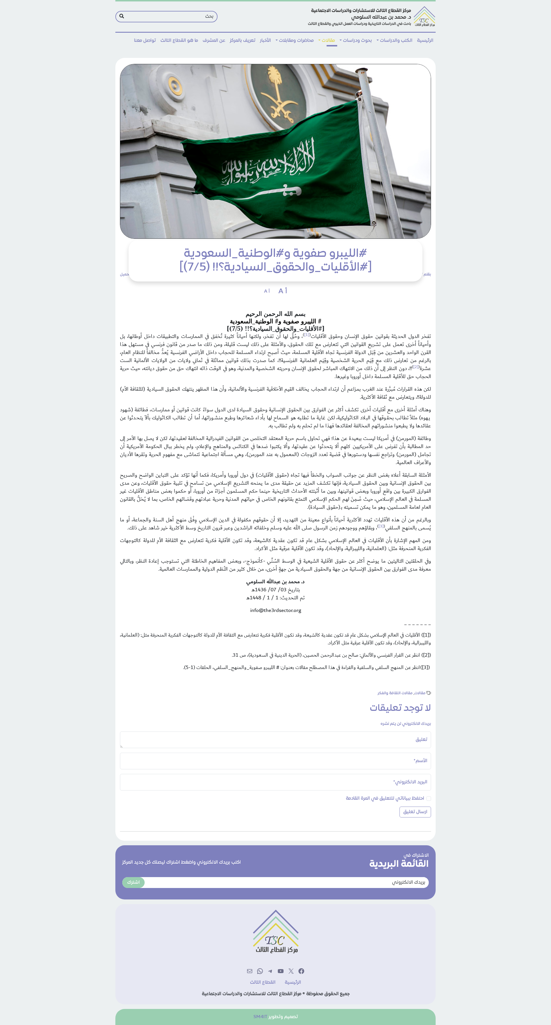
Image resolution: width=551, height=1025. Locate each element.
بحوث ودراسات (357, 41)
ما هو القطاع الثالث (179, 41)
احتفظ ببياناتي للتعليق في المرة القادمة (385, 798)
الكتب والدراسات (396, 41)
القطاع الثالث (263, 982)
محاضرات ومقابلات (296, 41)
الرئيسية (425, 41)
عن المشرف (214, 41)
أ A (282, 291)
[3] (381, 526)
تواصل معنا (145, 41)
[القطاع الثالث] (371, 16)
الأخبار (265, 41)
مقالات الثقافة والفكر (395, 693)
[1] (306, 334)
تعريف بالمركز (242, 41)
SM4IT (260, 1017)
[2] (415, 366)
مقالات (328, 41)
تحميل (125, 274)
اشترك (133, 882)
